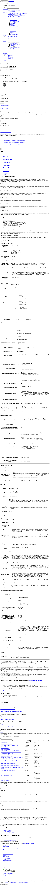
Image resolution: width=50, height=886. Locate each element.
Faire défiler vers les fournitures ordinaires (8, 699)
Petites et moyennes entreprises (14, 10)
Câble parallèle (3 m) (5, 748)
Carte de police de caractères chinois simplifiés (10, 765)
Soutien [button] (4, 41)
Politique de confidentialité (8, 873)
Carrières (4, 855)
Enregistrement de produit (15, 44)
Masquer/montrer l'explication (35, 680)
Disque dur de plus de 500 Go (6, 775)
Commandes (10, 57)
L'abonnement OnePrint (12, 36)
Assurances (12, 23)
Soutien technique (6, 851)
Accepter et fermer (4, 884)
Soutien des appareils (14, 43)
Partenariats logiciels (14, 34)
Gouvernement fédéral (14, 21)
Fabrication (12, 25)
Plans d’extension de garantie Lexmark (15, 16)
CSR (4, 847)
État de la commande (7, 831)
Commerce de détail (14, 26)
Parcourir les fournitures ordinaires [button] (7, 726)
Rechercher (5, 5)
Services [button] (4, 35)
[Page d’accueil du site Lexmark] (11, 1)
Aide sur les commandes (7, 830)
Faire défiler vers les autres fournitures (7, 709)
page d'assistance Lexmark (28, 843)
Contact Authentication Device (6, 756)
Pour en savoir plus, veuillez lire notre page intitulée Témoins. (16, 882)
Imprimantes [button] (5, 9)
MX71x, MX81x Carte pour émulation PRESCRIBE (11, 750)
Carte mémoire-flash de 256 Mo (7, 777)
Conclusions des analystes (8, 854)
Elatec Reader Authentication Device (8, 758)
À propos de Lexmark (7, 853)
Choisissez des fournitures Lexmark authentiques (17, 13)
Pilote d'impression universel (15, 48)
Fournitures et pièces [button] (7, 12)
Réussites (5, 862)
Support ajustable (4, 742)
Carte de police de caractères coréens (8, 763)
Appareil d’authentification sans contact (8, 754)
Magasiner (5, 53)
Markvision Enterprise (14, 49)
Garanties (12, 45)
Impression (12, 32)
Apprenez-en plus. (6, 697)
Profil (9, 56)
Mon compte (10, 55)
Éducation (12, 24)
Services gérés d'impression (13, 37)
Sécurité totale (13, 31)
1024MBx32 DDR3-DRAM (6, 773)
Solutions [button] (5, 17)
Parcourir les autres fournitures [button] (7, 719)
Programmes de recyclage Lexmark (14, 14)
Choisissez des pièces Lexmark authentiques (16, 15)
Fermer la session (11, 58)
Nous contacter (6, 856)
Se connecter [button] (5, 54)
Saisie (11, 33)
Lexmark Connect (6, 859)
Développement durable (7, 860)
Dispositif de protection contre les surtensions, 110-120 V (12, 757)
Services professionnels (12, 39)
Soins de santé (13, 22)
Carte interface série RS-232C (6, 744)
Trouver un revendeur (7, 858)
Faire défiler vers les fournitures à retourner (8, 690)
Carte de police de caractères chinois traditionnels (10, 760)
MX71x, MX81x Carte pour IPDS (7, 753)
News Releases (6, 846)
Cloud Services (13, 30)
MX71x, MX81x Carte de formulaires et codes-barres (11, 752)
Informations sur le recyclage (8, 832)
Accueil (4, 60)
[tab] (26, 156)
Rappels (4, 875)
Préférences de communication (9, 861)
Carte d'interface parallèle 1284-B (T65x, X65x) (10, 745)
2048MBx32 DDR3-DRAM (6, 780)
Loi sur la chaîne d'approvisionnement (10, 848)
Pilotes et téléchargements (15, 47)
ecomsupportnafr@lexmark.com (10, 840)
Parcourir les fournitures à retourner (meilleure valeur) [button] (11, 711)
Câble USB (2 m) (4, 746)
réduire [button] (1, 716)
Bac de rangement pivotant (6, 749)
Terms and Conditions (7, 874)
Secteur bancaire (13, 20)
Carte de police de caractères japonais (8, 770)
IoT (11, 28)
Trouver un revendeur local (5, 132)
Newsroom (5, 849)
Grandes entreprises (11, 11)
